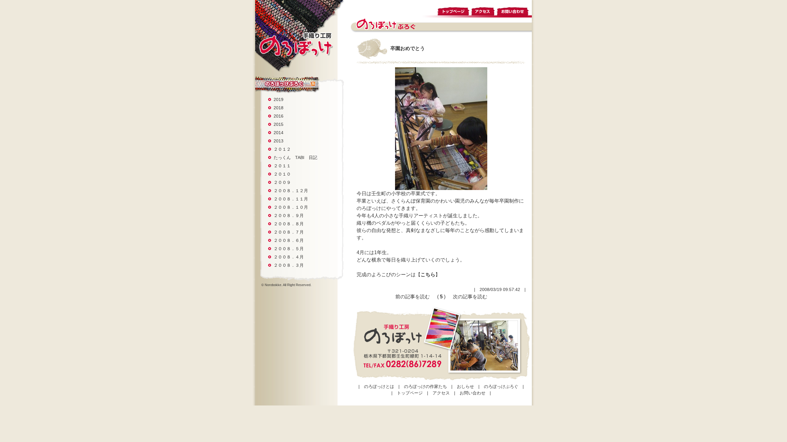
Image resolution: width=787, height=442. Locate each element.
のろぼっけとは (379, 386)
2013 (278, 140)
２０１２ (282, 149)
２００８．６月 (289, 240)
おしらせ (465, 386)
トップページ (453, 10)
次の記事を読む (470, 296)
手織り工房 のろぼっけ (295, 44)
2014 (278, 132)
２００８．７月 (289, 232)
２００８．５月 (289, 248)
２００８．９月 (289, 215)
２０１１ (282, 165)
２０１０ (282, 174)
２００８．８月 (289, 223)
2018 (278, 107)
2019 (278, 99)
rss (312, 84)
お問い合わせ (514, 10)
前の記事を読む (412, 296)
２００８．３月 (289, 265)
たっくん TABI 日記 (295, 157)
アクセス (483, 10)
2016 (278, 116)
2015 (278, 124)
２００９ (282, 182)
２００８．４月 (289, 256)
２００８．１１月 (291, 198)
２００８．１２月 (291, 190)
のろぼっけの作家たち (425, 386)
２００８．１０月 (291, 207)
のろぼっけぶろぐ (282, 84)
